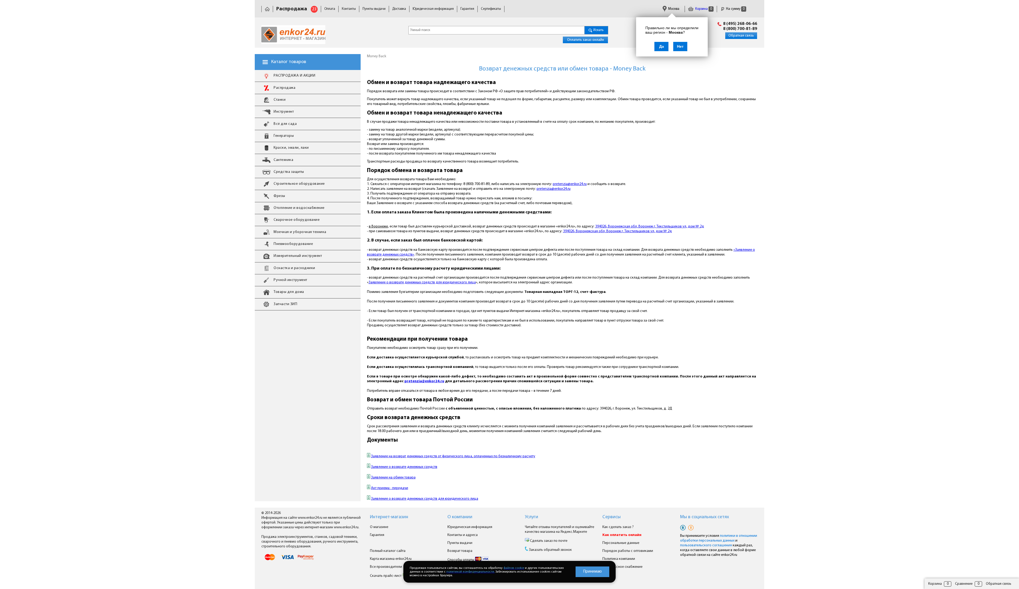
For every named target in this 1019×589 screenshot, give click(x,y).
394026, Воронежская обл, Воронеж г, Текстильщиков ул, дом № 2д (649, 226)
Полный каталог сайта (387, 551)
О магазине (379, 527)
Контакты (349, 9)
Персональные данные (620, 543)
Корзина (703, 9)
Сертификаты (491, 9)
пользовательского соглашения (706, 545)
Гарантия (467, 9)
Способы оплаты (461, 560)
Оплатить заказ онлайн (585, 40)
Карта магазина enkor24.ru (391, 559)
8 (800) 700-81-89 (740, 29)
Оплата (329, 9)
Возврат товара (459, 551)
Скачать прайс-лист (386, 576)
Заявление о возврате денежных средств (404, 467)
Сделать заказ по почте (548, 541)
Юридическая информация (433, 9)
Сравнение (964, 584)
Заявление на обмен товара (393, 478)
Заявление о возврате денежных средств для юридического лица (422, 282)
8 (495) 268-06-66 (740, 24)
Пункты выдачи (374, 9)
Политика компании (618, 559)
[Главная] (267, 9)
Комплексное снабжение (622, 567)
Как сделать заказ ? (618, 527)
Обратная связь (741, 36)
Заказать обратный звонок (550, 550)
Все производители (386, 567)
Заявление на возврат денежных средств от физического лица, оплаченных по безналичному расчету (453, 456)
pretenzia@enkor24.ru (570, 184)
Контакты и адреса (462, 535)
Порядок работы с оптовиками (627, 551)
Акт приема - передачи (389, 488)
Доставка (399, 9)
